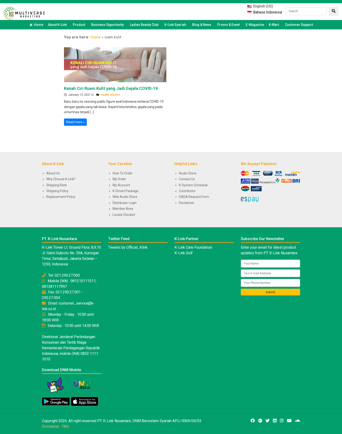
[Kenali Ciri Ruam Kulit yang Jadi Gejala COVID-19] (115, 64)
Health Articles (110, 94)
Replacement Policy (60, 197)
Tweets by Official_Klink (128, 247)
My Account (121, 185)
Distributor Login (125, 203)
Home (38, 25)
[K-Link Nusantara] (24, 12)
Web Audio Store (125, 197)
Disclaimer (186, 203)
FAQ (65, 426)
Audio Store (187, 173)
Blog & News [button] (201, 25)
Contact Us (187, 179)
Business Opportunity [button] (107, 25)
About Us (53, 173)
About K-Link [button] (57, 25)
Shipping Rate (56, 185)
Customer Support (299, 25)
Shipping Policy (57, 191)
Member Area (123, 208)
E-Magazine (255, 25)
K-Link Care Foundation (193, 247)
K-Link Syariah (175, 25)
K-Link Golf (183, 253)
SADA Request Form (194, 197)
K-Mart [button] (274, 25)
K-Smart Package (125, 191)
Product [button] (79, 25)
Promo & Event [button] (228, 25)
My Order (119, 179)
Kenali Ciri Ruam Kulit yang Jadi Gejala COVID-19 (111, 88)
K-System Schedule (193, 185)
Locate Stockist (124, 215)
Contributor (187, 191)
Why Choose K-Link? (61, 179)
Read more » (75, 122)
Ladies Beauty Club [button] (144, 25)
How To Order (123, 173)
